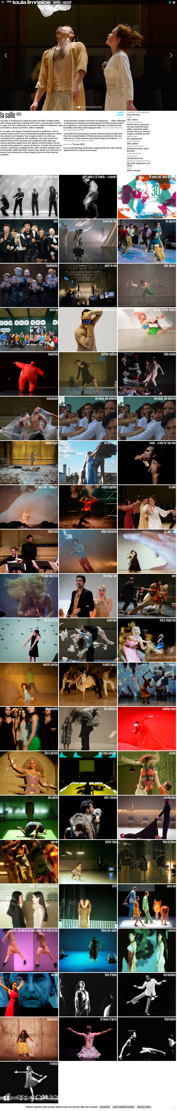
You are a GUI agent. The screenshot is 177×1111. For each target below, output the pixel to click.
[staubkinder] (29, 285)
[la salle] (147, 507)
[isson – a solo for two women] (29, 906)
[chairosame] (147, 1039)
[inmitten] (29, 329)
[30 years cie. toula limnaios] (147, 196)
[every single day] (147, 640)
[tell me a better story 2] (88, 329)
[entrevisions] (147, 994)
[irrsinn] (147, 773)
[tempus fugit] (29, 462)
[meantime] (29, 374)
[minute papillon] (88, 507)
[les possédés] (29, 728)
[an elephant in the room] (29, 196)
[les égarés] (147, 241)
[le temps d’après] (88, 1039)
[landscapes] (29, 1039)
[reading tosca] (147, 728)
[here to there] (147, 861)
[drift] (88, 906)
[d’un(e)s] (29, 1083)
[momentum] (29, 418)
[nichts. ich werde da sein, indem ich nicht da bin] (29, 950)
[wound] (147, 684)
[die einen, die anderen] (88, 418)
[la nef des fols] (88, 241)
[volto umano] (147, 374)
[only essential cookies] (173, 1107)
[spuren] (29, 861)
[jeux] (29, 241)
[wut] (147, 595)
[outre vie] (147, 906)
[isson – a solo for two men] (147, 462)
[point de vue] (88, 285)
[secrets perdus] (29, 684)
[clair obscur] (147, 285)
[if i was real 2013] (29, 595)
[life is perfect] (29, 773)
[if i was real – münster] (29, 507)
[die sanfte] (29, 817)
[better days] (88, 861)
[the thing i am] (88, 595)
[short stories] (88, 817)
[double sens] (147, 817)
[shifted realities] (88, 374)
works (56, 2)
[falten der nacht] (88, 950)
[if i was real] (147, 551)
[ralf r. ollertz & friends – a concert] (88, 196)
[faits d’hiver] (88, 994)
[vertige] (29, 994)
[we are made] (88, 462)
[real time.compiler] (88, 773)
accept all (104, 1107)
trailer (120, 112)
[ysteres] (147, 950)
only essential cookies (123, 1107)
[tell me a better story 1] (147, 329)
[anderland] (88, 640)
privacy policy (144, 1107)
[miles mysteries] (88, 551)
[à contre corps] (88, 684)
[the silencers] (88, 728)
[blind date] (29, 551)
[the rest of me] (29, 640)
